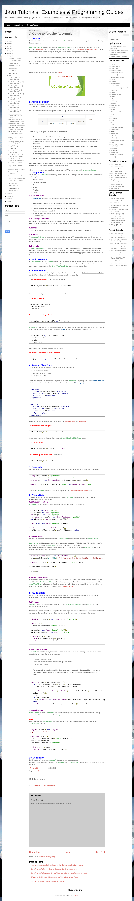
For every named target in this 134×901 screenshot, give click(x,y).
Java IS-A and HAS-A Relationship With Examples (48, 881)
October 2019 (13, 63)
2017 (8, 196)
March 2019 (12, 185)
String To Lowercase (116, 180)
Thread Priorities (115, 203)
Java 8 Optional (115, 261)
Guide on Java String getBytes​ (14, 172)
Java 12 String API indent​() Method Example (16, 106)
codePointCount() (115, 70)
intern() (112, 109)
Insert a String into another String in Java (16, 151)
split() (112, 142)
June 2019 (12, 73)
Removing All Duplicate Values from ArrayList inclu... (15, 115)
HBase (89, 49)
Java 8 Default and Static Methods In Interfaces (117, 257)
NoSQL (96, 49)
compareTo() (114, 75)
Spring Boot (18, 25)
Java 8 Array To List (116, 169)
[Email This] (48, 768)
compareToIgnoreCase (117, 77)
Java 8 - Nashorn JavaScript (118, 265)
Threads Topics (32, 25)
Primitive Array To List (116, 184)
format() (112, 96)
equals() (112, 92)
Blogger (77, 895)
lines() (112, 122)
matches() (113, 125)
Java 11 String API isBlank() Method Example (16, 94)
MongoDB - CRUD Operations (119, 50)
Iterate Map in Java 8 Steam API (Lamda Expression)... (16, 124)
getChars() (113, 101)
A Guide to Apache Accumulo (43, 786)
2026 (8, 41)
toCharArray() (114, 150)
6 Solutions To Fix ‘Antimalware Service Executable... (15, 147)
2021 (8, 51)
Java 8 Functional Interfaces (118, 253)
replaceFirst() (114, 133)
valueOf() (113, 157)
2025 (8, 43)
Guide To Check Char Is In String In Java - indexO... (16, 155)
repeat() (112, 131)
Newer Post (34, 852)
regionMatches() (115, 129)
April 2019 (12, 183)
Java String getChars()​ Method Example (14, 110)
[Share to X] (52, 768)
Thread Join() (114, 207)
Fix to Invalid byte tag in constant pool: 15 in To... (16, 120)
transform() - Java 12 (116, 154)
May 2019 (12, 75)
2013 (8, 201)
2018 (8, 193)
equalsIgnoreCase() (116, 94)
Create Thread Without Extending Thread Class (117, 217)
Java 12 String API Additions (16, 163)
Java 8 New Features (116, 233)
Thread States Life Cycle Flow (119, 205)
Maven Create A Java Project (16, 176)
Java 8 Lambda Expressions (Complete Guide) (118, 240)
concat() (112, 79)
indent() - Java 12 (115, 105)
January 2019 (13, 190)
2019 (8, 56)
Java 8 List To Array (116, 171)
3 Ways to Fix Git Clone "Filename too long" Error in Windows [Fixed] (54, 877)
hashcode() (113, 103)
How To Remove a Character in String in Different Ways (16, 159)
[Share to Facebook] (54, 768)
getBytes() (113, 99)
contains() (113, 81)
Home (8, 25)
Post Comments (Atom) (47, 857)
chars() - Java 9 (115, 66)
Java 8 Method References (118, 250)
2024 (8, 46)
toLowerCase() (114, 152)
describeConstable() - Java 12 (119, 88)
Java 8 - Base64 (115, 255)
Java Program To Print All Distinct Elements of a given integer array (54, 869)
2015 (8, 199)
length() (112, 120)
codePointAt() (114, 68)
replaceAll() (113, 138)
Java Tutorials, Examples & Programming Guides (64, 12)
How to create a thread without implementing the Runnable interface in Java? (57, 865)
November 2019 (13, 60)
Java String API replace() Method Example (15, 78)
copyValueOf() (114, 86)
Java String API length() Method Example (15, 90)
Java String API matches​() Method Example (15, 86)
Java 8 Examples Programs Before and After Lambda (118, 236)
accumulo (36, 771)
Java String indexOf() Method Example (14, 102)
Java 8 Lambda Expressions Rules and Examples (118, 243)
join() (111, 116)
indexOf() (113, 107)
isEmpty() (113, 114)
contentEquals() (115, 83)
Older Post (100, 852)
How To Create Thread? (117, 198)
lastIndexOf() (114, 118)
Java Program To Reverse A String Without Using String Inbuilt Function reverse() (59, 873)
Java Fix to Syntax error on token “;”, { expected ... (16, 142)
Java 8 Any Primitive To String (119, 173)
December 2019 (13, 58)
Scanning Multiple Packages (118, 56)
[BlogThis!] (50, 768)
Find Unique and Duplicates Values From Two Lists (16, 128)
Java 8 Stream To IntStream (118, 177)
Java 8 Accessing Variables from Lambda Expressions (118, 247)
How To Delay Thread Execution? (116, 225)
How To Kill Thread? (116, 201)
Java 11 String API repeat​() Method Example (16, 82)
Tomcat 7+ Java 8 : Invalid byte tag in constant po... (16, 137)
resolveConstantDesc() (117, 140)
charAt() (112, 64)
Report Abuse (114, 39)
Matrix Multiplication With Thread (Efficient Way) (117, 221)
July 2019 (11, 70)
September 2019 (14, 65)
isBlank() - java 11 (115, 112)
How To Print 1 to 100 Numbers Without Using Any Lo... (15, 133)
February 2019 (13, 188)
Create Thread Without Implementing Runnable (117, 213)
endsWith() (113, 90)
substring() (113, 148)
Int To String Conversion (117, 186)
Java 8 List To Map (115, 164)
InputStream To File (116, 182)
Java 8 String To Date (116, 166)
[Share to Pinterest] (55, 768)
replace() (113, 135)
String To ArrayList (115, 188)
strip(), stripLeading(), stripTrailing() (116, 145)
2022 (8, 48)
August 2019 (12, 68)
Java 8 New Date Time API (118, 263)
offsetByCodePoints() (116, 127)
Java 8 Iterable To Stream (117, 175)
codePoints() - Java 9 (116, 72)
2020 (8, 53)
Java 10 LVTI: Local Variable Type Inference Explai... (16, 179)
